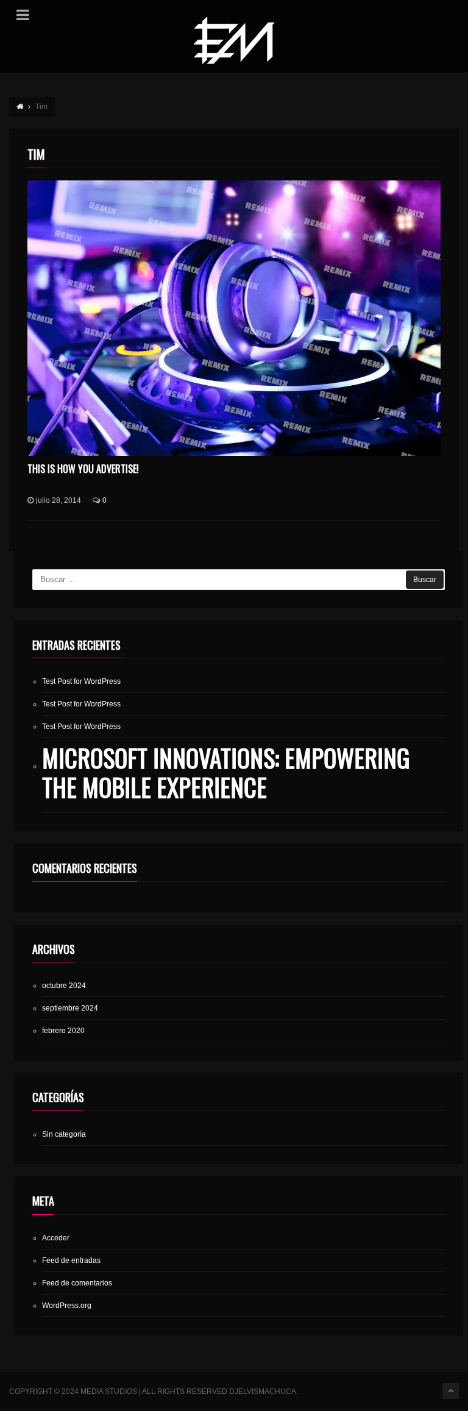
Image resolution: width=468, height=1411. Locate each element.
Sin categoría (64, 1134)
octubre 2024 (64, 985)
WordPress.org (66, 1305)
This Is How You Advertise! (83, 468)
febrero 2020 (63, 1030)
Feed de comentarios (77, 1283)
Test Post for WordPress (81, 681)
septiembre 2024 (70, 1008)
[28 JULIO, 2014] (233, 318)
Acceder (55, 1238)
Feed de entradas (71, 1260)
